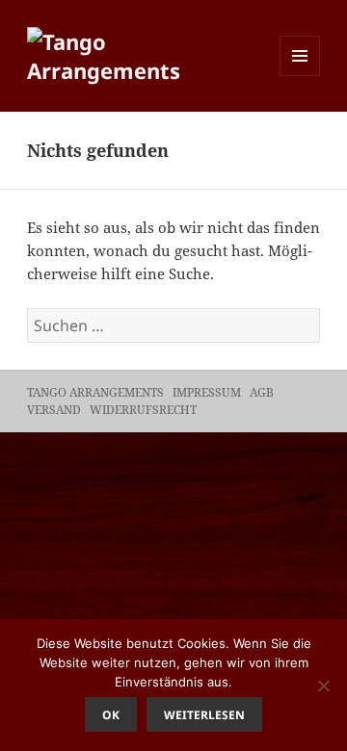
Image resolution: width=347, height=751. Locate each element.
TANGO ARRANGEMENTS (95, 392)
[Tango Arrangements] (145, 53)
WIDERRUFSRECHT (145, 409)
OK (111, 715)
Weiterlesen (204, 715)
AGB (263, 392)
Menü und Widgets (300, 75)
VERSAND (55, 409)
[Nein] (323, 685)
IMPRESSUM (208, 392)
